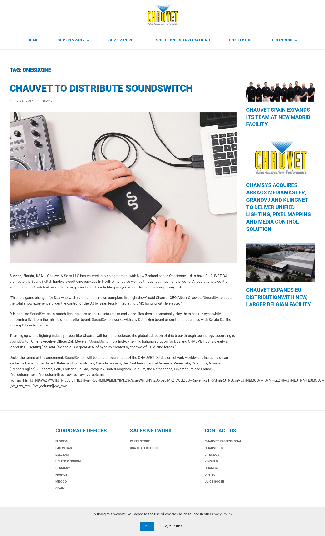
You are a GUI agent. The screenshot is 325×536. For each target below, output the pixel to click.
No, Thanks (172, 526)
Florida (61, 441)
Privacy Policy (221, 514)
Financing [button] (282, 40)
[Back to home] (163, 15)
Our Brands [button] (120, 40)
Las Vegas (63, 448)
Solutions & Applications (183, 40)
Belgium (62, 454)
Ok (147, 526)
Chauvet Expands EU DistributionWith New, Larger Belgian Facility (278, 297)
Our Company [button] (71, 40)
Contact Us (241, 40)
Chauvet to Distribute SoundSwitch (101, 88)
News (48, 101)
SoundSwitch (41, 281)
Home (33, 40)
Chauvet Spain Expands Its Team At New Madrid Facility (278, 117)
